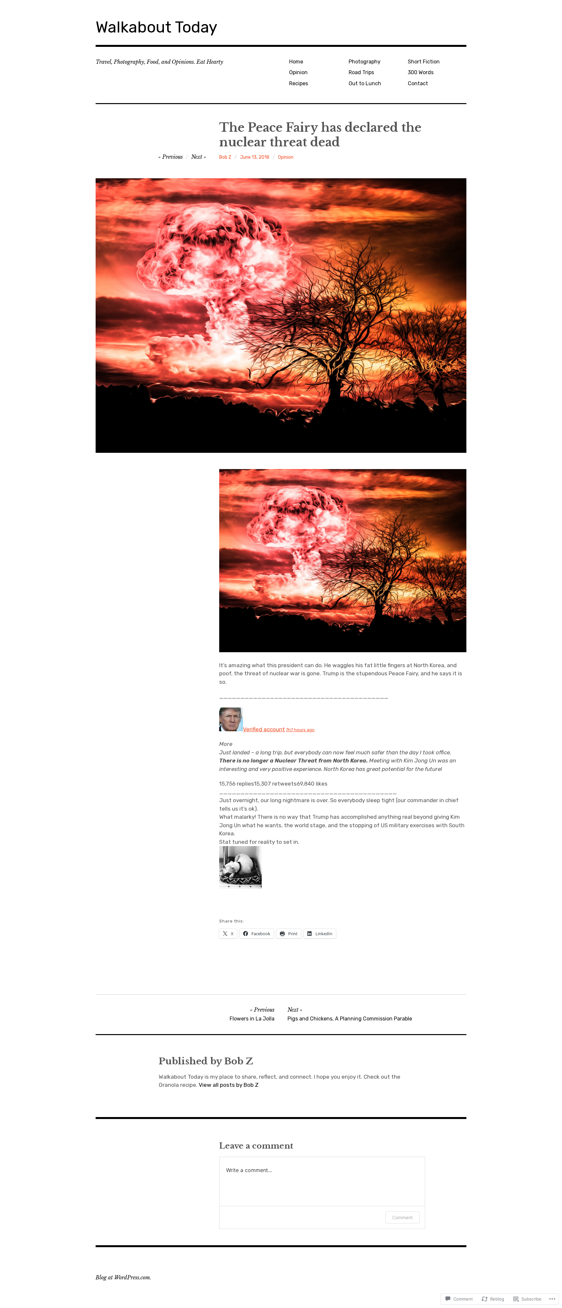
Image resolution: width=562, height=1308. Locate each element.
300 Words (421, 72)
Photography (365, 62)
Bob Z (225, 157)
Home (296, 62)
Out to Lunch (365, 83)
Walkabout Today (156, 27)
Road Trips (361, 72)
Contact (418, 83)
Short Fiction (424, 62)
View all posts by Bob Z (229, 1085)
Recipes (298, 83)
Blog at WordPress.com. (123, 1277)
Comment (402, 1217)
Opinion (298, 72)
